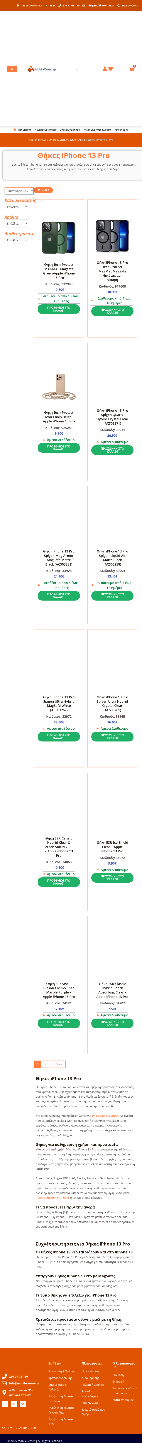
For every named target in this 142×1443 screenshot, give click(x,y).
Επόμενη (57, 1064)
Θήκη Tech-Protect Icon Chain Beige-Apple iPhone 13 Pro (59, 416)
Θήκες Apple (78, 139)
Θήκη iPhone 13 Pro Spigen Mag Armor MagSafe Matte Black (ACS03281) (59, 557)
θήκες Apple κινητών (105, 1115)
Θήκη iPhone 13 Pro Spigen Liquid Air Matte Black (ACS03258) (112, 557)
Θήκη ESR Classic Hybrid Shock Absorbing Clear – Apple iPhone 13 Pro (112, 990)
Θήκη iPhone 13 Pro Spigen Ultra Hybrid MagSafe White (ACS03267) (59, 703)
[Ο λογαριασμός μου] (105, 69)
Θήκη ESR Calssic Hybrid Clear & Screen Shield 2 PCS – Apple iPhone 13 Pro (58, 847)
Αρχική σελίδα (37, 139)
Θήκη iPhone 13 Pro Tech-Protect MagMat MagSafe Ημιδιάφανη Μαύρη (112, 271)
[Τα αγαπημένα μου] (111, 69)
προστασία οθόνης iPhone (53, 1197)
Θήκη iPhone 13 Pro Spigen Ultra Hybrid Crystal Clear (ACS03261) (112, 703)
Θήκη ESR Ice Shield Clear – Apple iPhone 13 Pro (112, 846)
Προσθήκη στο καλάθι (58, 309)
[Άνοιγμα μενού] (12, 69)
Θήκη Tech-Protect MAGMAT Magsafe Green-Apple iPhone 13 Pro (59, 271)
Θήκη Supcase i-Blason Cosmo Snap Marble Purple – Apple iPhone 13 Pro (59, 990)
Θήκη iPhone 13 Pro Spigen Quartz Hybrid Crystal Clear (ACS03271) (112, 417)
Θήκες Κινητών (58, 139)
